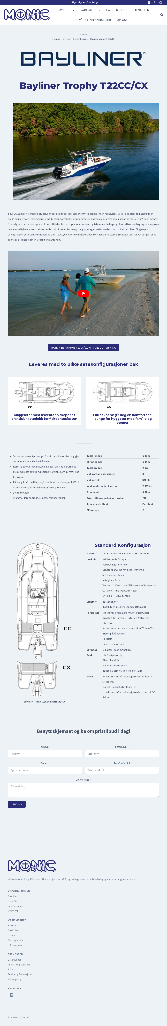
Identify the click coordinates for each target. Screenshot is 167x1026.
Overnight (13, 910)
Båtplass (12, 969)
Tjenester (141, 10)
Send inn (16, 804)
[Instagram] (160, 2)
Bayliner (12, 925)
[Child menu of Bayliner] (66, 10)
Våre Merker (90, 10)
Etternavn (121, 746)
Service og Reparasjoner (20, 974)
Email (44, 763)
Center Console (16, 906)
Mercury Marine (15, 940)
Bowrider (12, 896)
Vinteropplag (14, 979)
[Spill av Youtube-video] (83, 293)
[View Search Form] (161, 14)
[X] (154, 2)
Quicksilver (13, 930)
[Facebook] (149, 2)
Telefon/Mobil (122, 763)
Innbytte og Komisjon (19, 964)
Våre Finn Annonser (95, 20)
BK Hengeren (15, 945)
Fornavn (44, 746)
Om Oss (122, 20)
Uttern (11, 935)
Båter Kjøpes (116, 10)
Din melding (82, 779)
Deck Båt (12, 901)
